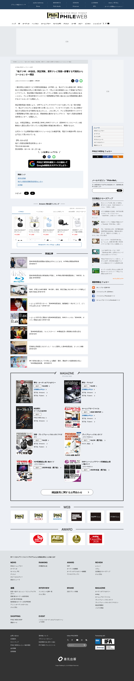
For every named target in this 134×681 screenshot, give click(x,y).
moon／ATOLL (114, 3)
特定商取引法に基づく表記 (47, 642)
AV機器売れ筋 (43, 566)
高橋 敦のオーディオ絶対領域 (19, 596)
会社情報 (13, 648)
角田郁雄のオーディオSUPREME (20, 602)
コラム (97, 569)
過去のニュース (98, 145)
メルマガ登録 (99, 608)
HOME (15, 62)
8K (32, 193)
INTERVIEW (44, 588)
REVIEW (99, 562)
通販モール (13, 622)
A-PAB (20, 185)
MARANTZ (57, 3)
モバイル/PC (57, 23)
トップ (14, 23)
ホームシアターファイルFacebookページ (108, 300)
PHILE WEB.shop (39, 418)
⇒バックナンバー (118, 278)
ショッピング (97, 23)
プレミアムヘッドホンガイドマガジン (106, 602)
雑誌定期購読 (99, 605)
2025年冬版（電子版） (50, 467)
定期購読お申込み (39, 389)
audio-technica (38, 3)
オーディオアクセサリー (102, 591)
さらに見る (98, 574)
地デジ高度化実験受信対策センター (30, 181)
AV (19, 23)
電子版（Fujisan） (39, 395)
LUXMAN (94, 3)
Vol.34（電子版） (97, 440)
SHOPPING (15, 616)
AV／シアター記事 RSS (103, 287)
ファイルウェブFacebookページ (106, 296)
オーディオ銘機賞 (72, 569)
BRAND (70, 588)
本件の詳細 (22, 178)
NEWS (13, 562)
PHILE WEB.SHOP (16, 620)
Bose (38, 6)
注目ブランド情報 (72, 591)
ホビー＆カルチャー (99, 142)
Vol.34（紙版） (86, 444)
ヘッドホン (35, 23)
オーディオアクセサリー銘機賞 (76, 571)
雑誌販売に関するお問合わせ (67, 492)
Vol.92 (92, 386)
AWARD (70, 562)
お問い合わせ (14, 636)
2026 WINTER (95, 412)
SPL (94, 6)
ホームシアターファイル (102, 597)
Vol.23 (44, 440)
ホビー (81, 23)
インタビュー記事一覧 (45, 591)
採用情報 (13, 651)
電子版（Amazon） (40, 392)
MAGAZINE (67, 373)
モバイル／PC (14, 571)
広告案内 (13, 639)
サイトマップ (14, 642)
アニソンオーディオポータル (19, 604)
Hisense (76, 6)
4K (26, 193)
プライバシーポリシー (45, 639)
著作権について (43, 636)
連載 (12, 588)
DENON (76, 3)
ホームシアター (46, 23)
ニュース (20, 62)
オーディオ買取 (113, 6)
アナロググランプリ (73, 574)
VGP (68, 566)
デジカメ (66, 23)
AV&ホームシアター (99, 130)
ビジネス (88, 23)
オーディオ (26, 23)
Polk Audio (57, 6)
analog (97, 594)
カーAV (74, 23)
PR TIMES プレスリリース (47, 645)
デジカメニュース (98, 139)
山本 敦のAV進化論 (16, 599)
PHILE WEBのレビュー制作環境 (20, 645)
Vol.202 (45, 386)
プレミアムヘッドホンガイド (104, 600)
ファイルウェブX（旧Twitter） (105, 292)
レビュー (98, 566)
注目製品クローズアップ (102, 198)
